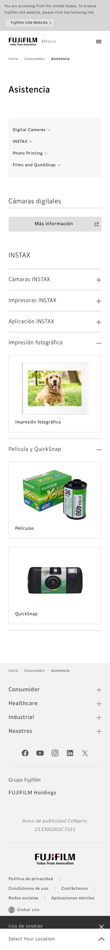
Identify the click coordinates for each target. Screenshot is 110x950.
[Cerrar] (101, 926)
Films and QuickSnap (34, 165)
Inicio (13, 59)
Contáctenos (74, 889)
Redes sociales (23, 898)
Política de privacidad (31, 879)
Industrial (21, 717)
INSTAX (20, 142)
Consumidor (34, 59)
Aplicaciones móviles (72, 898)
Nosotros (20, 731)
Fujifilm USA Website (29, 23)
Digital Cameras (29, 130)
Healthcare (23, 703)
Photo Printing (28, 153)
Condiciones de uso (29, 889)
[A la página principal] (23, 41)
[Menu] (99, 41)
